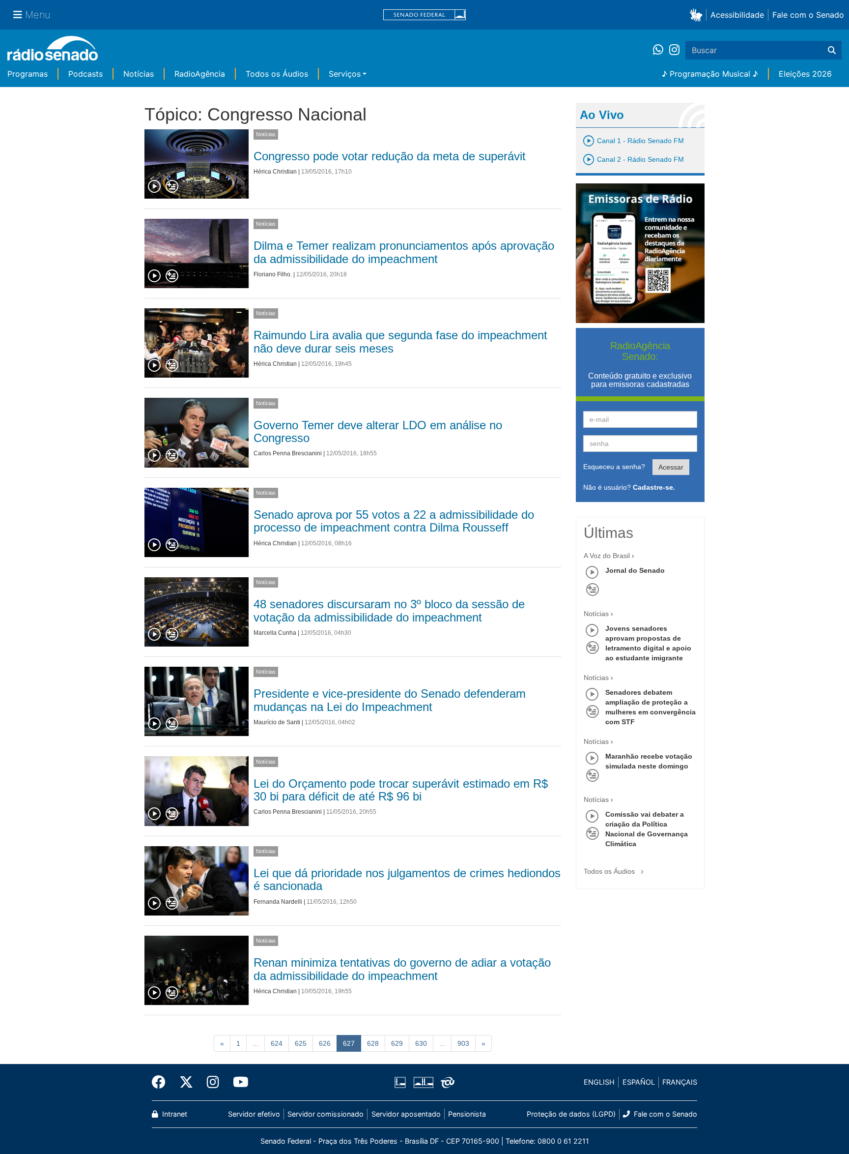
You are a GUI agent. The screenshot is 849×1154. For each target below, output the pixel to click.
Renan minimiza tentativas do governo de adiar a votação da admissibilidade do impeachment (402, 969)
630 (421, 1043)
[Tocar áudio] (154, 186)
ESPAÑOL (639, 1082)
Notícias (138, 74)
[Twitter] (186, 1082)
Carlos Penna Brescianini (288, 453)
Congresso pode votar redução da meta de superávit (390, 156)
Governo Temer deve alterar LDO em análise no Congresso (378, 431)
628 (373, 1043)
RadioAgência (199, 74)
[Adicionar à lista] (172, 186)
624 (277, 1043)
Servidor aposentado (406, 1114)
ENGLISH (599, 1082)
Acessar (670, 467)
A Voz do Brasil (607, 556)
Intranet (173, 1114)
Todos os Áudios (277, 74)
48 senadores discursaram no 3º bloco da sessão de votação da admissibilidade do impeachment (389, 610)
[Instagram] (674, 50)
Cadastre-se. (654, 487)
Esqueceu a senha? (614, 467)
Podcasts (85, 74)
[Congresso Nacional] (423, 1082)
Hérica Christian (275, 171)
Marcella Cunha (275, 632)
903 (463, 1043)
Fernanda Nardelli (278, 901)
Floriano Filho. (273, 274)
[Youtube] (237, 1082)
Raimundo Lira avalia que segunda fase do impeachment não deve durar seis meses (400, 341)
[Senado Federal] (424, 15)
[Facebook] (162, 1082)
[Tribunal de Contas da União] (445, 1082)
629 (397, 1043)
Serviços (345, 74)
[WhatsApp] (661, 50)
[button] (698, 14)
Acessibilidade (737, 15)
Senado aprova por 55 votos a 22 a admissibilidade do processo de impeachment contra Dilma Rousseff (394, 521)
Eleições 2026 (805, 74)
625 (301, 1043)
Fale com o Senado (808, 15)
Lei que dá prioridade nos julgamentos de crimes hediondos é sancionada (407, 879)
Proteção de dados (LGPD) (571, 1114)
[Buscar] (832, 50)
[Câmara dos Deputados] (402, 1082)
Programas (27, 74)
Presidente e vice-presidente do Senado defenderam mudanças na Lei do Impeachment (390, 700)
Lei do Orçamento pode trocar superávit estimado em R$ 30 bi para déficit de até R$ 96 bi (401, 790)
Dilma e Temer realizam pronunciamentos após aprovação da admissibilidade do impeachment (404, 252)
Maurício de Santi (277, 722)
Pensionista (467, 1114)
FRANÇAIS (679, 1082)
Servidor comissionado (325, 1114)
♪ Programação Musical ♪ (710, 74)
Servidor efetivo (254, 1114)
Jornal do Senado (635, 570)
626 (325, 1043)
